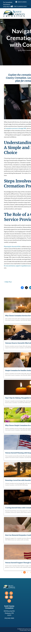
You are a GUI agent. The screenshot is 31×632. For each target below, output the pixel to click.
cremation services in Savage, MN (15, 128)
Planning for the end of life (12, 246)
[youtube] (6, 597)
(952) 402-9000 (8, 6)
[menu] (28, 6)
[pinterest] (11, 597)
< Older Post (8, 282)
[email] (9, 601)
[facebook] (6, 593)
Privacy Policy (23, 630)
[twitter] (11, 593)
